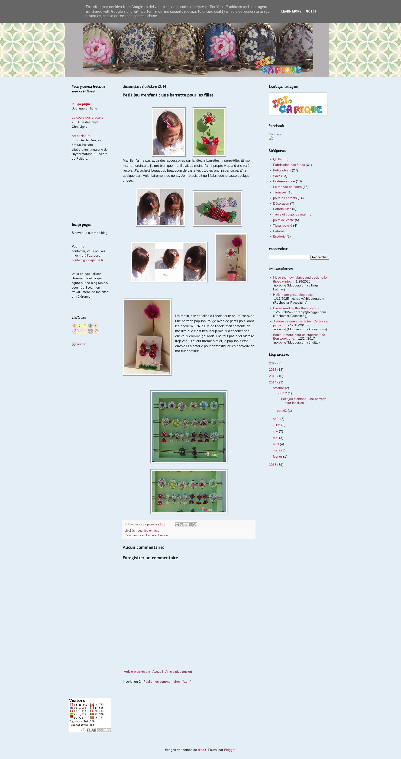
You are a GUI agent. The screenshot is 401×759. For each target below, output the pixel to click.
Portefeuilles (282, 209)
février (278, 456)
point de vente (283, 220)
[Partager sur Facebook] (190, 524)
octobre (279, 388)
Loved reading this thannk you (295, 308)
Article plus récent (137, 671)
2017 (273, 363)
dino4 (202, 750)
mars (277, 450)
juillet (277, 425)
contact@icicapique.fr (87, 260)
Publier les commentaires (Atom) (167, 681)
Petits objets (282, 170)
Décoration (281, 203)
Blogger (229, 750)
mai (276, 438)
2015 (273, 376)
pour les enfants (148, 530)
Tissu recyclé (282, 225)
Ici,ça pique (275, 134)
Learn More (291, 11)
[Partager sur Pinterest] (194, 524)
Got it (311, 11)
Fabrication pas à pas (289, 165)
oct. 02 (282, 410)
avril (276, 444)
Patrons (279, 231)
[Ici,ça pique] (271, 139)
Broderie (279, 236)
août (276, 419)
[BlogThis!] (181, 524)
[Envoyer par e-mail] (177, 524)
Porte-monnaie (284, 181)
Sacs (276, 176)
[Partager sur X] (186, 524)
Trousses (280, 192)
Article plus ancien (178, 671)
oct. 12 (282, 393)
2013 (273, 464)
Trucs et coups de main (290, 214)
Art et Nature (81, 136)
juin (276, 431)
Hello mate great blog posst (293, 294)
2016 (273, 369)
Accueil (157, 671)
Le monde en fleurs (287, 187)
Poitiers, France (157, 535)
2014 (273, 382)
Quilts (277, 159)
